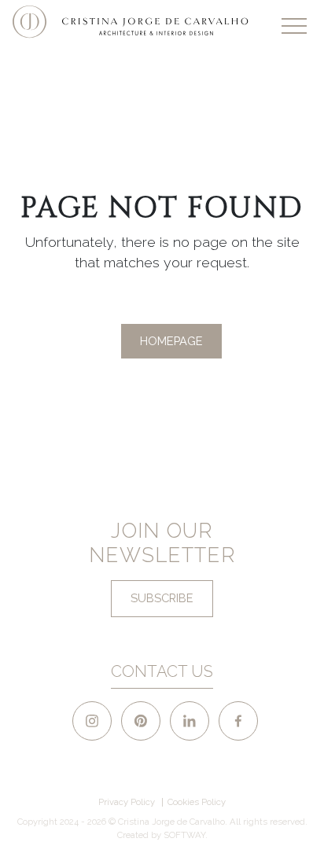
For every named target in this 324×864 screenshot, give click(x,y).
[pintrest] (140, 721)
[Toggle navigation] (294, 26)
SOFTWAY (184, 834)
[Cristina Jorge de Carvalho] (131, 22)
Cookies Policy (197, 802)
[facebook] (238, 721)
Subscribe (162, 598)
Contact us (162, 671)
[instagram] (92, 721)
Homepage (171, 340)
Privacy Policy (126, 802)
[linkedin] (189, 721)
